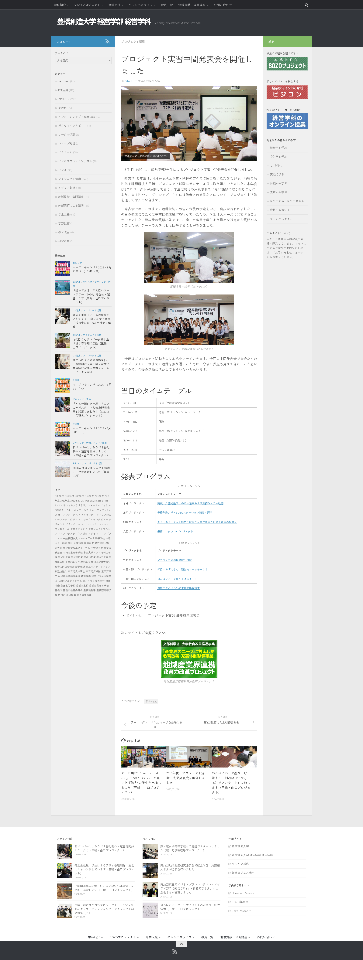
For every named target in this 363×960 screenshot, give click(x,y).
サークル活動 (66, 134)
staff (129, 81)
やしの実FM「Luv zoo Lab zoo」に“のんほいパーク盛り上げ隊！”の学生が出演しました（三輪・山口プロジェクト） (141, 783)
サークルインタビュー (95, 519)
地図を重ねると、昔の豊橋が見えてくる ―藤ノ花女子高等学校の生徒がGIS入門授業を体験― (92, 321)
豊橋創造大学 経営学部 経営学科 (252, 855)
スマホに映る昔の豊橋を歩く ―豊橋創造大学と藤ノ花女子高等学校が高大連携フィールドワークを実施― (91, 366)
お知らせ (64, 99)
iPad (87, 500)
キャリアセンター (86, 514)
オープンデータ (66, 514)
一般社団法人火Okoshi (75, 538)
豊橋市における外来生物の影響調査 (178, 588)
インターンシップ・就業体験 (76, 117)
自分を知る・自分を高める (287, 201)
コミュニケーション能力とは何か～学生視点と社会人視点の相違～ (197, 522)
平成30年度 (84, 562)
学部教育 (64, 223)
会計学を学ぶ (278, 156)
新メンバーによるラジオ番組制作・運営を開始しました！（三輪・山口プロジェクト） (91, 451)
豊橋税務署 (89, 590)
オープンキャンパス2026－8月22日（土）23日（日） (92, 269)
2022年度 (89, 496)
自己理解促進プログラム (68, 581)
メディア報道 (66, 188)
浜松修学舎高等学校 (69, 576)
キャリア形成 (103, 514)
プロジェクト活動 (133, 41)
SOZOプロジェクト (87, 4)
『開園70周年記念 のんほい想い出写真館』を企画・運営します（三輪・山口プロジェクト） (104, 888)
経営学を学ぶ (278, 148)
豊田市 (61, 595)
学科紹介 (60, 4)
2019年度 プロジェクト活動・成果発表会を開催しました (185, 778)
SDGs (92, 500)
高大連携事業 (84, 595)
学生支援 (64, 214)
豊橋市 (58, 590)
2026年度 (75, 500)
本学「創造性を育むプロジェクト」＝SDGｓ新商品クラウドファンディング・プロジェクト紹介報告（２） (104, 909)
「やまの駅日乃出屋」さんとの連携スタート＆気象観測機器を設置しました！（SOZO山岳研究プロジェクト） (91, 409)
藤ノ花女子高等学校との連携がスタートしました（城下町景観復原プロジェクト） (190, 848)
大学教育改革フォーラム (76, 548)
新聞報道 (80, 566)
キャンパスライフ (141, 4)
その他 (62, 108)
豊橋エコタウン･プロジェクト (175, 531)
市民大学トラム (92, 552)
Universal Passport (244, 893)
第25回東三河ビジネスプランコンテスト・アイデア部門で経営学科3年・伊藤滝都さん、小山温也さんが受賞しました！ (190, 888)
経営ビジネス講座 (101, 576)
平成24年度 (64, 557)
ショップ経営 (66, 143)
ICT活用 (63, 90)
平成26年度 (151, 701)
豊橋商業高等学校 (99, 585)
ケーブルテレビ (63, 519)
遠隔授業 (71, 595)
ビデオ (62, 170)
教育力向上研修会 (64, 566)
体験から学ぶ (278, 183)
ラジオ (92, 533)
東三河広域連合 (76, 571)
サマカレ (78, 519)
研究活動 (64, 241)
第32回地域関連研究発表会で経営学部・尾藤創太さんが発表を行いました (190, 867)
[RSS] (107, 41)
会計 (70, 543)
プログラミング (79, 529)
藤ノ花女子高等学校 (94, 581)
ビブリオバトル (71, 524)
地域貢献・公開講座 (192, 4)
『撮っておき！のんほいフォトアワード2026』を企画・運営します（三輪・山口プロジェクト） (91, 296)
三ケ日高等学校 (96, 538)
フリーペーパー (89, 524)
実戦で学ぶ (277, 174)
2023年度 (99, 496)
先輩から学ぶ (278, 192)
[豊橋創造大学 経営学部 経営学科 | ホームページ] (104, 21)
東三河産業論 (93, 571)
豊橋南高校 (82, 585)
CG (82, 500)
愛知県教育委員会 (101, 562)
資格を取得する (280, 210)
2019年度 (59, 496)
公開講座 (78, 543)
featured (63, 81)
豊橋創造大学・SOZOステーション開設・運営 (184, 512)
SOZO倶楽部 (240, 902)
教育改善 (64, 232)
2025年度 (65, 500)
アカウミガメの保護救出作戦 (174, 560)
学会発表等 (97, 548)
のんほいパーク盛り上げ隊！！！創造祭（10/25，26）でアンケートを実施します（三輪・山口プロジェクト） (231, 783)
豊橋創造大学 (240, 846)
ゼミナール (65, 152)
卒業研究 (89, 543)
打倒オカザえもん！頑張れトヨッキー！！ (182, 569)
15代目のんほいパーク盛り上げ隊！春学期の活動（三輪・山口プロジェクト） (91, 343)
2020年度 (69, 496)
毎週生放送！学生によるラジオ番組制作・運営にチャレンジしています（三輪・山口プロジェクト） (104, 869)
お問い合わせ (223, 4)
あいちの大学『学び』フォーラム (81, 505)
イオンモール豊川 (81, 510)
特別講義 (86, 576)
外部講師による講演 (71, 205)
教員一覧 (167, 4)
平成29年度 (71, 562)
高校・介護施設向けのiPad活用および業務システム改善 (190, 503)
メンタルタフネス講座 (75, 533)
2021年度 (79, 496)
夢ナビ (58, 548)
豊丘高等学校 (67, 585)
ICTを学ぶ (276, 165)
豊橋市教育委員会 (73, 590)
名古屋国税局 (102, 543)
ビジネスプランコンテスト (75, 161)
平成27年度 (102, 557)
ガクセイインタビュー (72, 126)
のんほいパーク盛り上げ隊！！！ (177, 579)
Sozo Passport (241, 911)
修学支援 (114, 4)
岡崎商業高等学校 (73, 552)
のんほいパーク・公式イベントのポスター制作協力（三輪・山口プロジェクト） (190, 907)
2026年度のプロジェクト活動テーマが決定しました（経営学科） (91, 472)
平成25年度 (77, 557)
